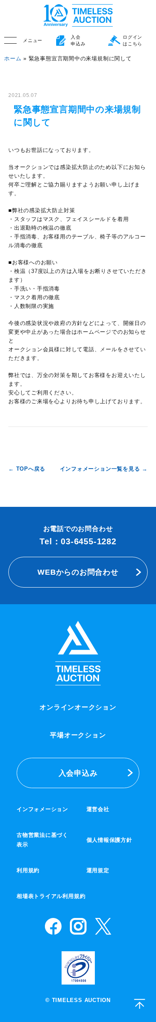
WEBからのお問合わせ (78, 572)
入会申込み (78, 773)
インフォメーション (42, 809)
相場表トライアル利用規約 (51, 896)
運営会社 (98, 809)
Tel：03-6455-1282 (78, 541)
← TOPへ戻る (26, 469)
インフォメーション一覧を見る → (104, 469)
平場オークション (78, 735)
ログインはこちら (132, 41)
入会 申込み (78, 41)
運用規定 (98, 870)
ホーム (12, 58)
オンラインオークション (78, 707)
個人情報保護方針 (109, 840)
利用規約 (28, 870)
